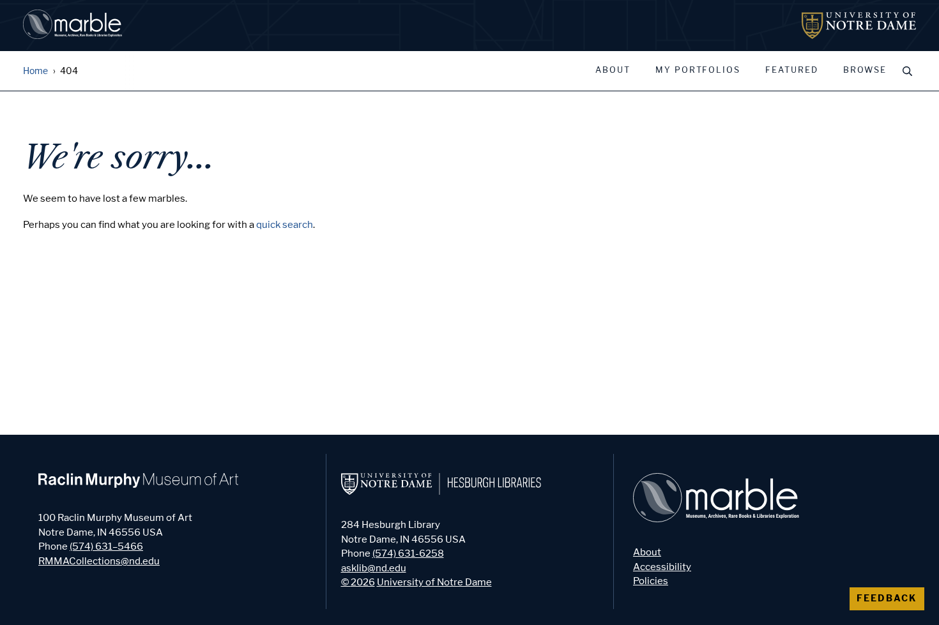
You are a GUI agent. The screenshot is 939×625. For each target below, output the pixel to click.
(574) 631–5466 (106, 546)
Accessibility (662, 567)
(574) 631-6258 (408, 553)
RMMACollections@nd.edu (99, 561)
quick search (284, 224)
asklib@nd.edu (373, 568)
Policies (650, 581)
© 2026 (358, 582)
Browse (865, 70)
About (612, 70)
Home (35, 71)
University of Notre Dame (434, 582)
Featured (791, 70)
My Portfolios (697, 70)
